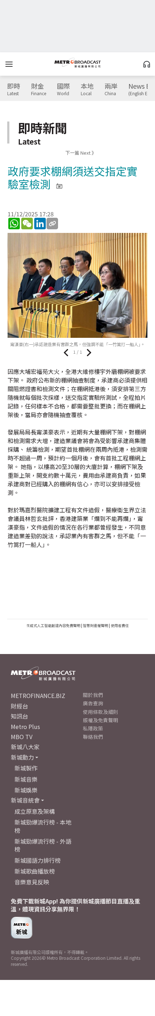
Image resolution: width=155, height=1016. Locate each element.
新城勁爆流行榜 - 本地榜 (42, 826)
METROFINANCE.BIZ (38, 695)
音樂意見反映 (31, 882)
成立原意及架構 (34, 811)
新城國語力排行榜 (37, 860)
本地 (87, 89)
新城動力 (22, 757)
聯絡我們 (93, 736)
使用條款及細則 (100, 711)
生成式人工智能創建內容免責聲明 (53, 625)
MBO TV (21, 736)
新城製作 (25, 768)
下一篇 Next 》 (80, 152)
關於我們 (93, 694)
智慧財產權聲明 (95, 625)
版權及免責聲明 (100, 720)
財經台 (19, 706)
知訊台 (19, 716)
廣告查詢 (93, 703)
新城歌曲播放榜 (34, 871)
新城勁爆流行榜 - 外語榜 (42, 845)
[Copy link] (52, 223)
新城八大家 (25, 746)
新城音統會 (25, 800)
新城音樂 (25, 779)
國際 (63, 89)
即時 (13, 89)
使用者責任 (120, 625)
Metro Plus (25, 726)
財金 (38, 89)
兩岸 (111, 89)
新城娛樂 (25, 790)
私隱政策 (93, 728)
